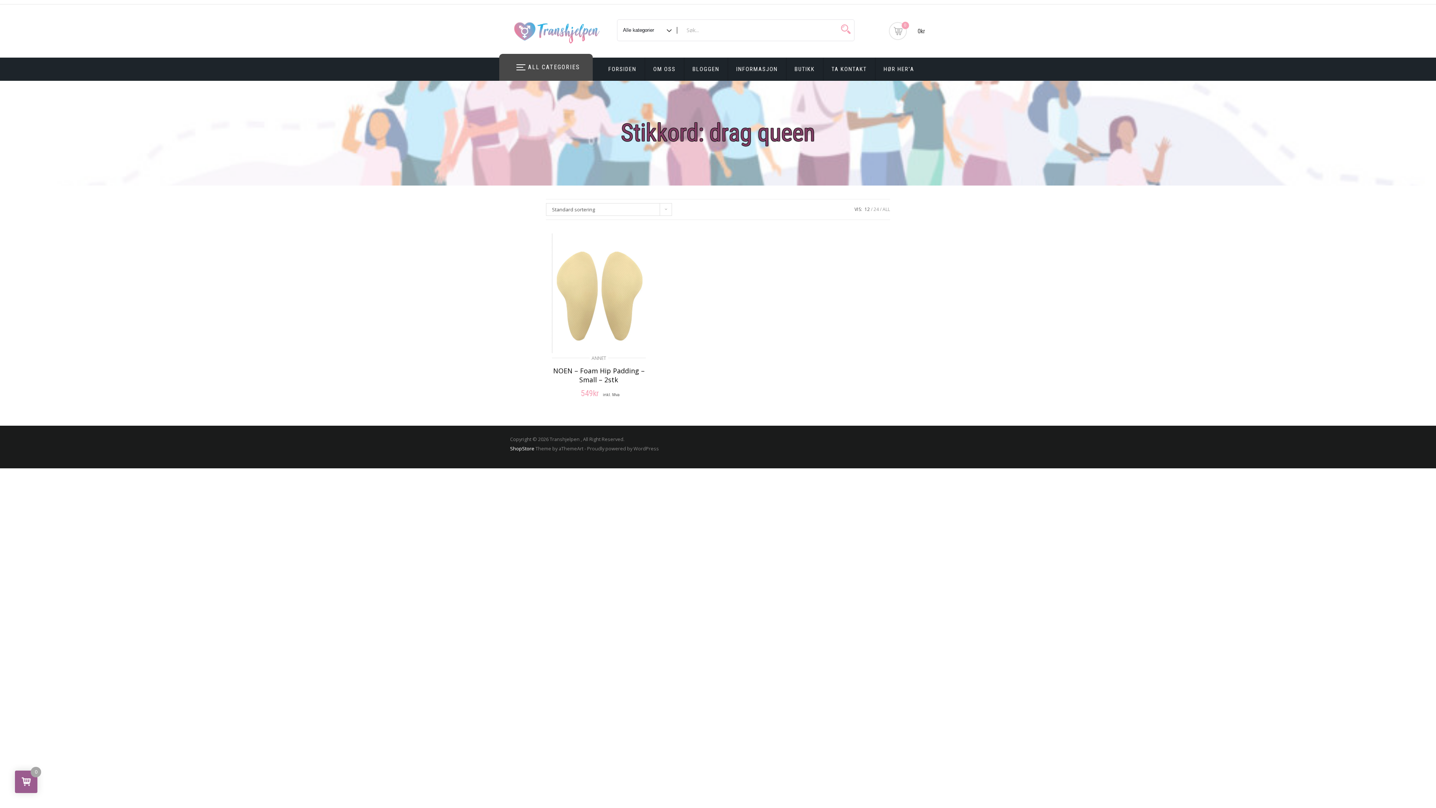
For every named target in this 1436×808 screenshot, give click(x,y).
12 (867, 209)
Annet (599, 358)
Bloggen (706, 69)
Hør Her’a (899, 69)
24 (876, 209)
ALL (886, 209)
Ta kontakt (849, 69)
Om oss (664, 69)
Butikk (805, 69)
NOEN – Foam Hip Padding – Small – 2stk (599, 375)
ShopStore (522, 448)
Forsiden (622, 69)
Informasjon (757, 69)
